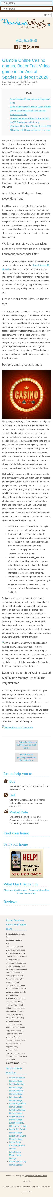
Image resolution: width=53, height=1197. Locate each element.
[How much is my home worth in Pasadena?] (26, 863)
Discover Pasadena (23, 84)
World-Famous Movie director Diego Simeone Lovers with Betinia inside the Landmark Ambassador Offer (31, 110)
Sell (12, 795)
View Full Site (26, 1192)
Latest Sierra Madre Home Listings (15, 1155)
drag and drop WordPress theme (36, 1176)
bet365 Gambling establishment (24, 122)
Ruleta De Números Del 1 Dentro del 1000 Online (26, 745)
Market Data (18, 812)
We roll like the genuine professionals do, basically (27, 757)
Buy (12, 781)
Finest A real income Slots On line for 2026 (29, 118)
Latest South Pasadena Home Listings (17, 1145)
